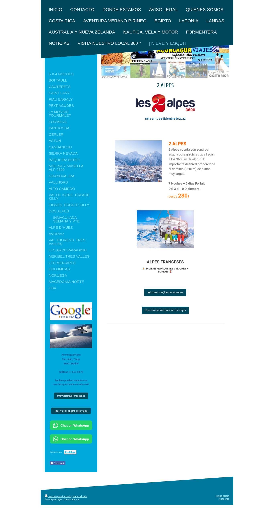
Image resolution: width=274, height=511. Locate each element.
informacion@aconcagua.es (165, 292)
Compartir (59, 463)
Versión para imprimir (59, 496)
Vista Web (224, 498)
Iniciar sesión (222, 495)
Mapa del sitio (80, 496)
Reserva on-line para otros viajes (165, 310)
